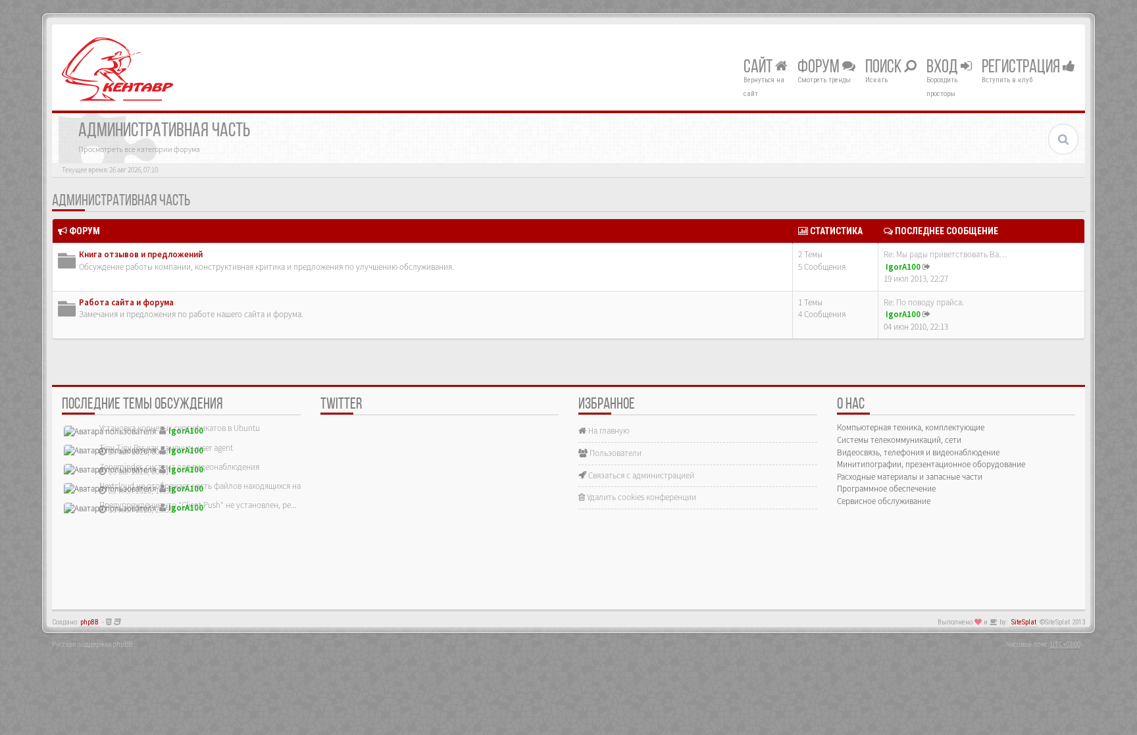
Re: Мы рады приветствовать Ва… (945, 254)
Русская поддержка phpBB (92, 644)
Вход (943, 68)
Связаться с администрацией (640, 475)
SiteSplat (1023, 622)
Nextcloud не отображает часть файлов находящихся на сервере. (216, 486)
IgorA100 (903, 266)
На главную (607, 430)
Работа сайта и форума (126, 302)
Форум (819, 68)
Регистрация (1022, 68)
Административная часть (121, 201)
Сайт (759, 68)
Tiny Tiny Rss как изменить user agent (166, 447)
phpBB (89, 622)
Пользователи (615, 453)
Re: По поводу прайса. (924, 302)
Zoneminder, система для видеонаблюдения (179, 466)
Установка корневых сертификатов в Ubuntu (179, 428)
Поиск (884, 68)
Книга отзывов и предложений (141, 254)
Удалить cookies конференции (640, 497)
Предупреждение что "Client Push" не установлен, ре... (198, 505)
